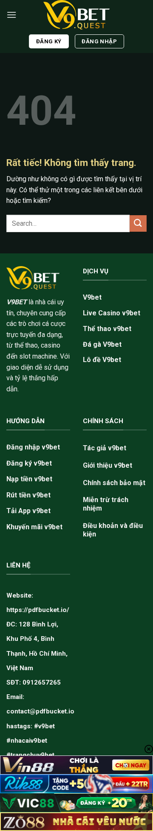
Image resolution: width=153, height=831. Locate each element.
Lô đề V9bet (102, 360)
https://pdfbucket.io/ (37, 610)
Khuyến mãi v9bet (34, 527)
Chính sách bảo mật (114, 483)
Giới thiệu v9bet (107, 465)
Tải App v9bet (28, 511)
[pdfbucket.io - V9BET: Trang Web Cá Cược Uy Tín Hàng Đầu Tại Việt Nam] (76, 15)
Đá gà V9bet (102, 344)
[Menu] (11, 14)
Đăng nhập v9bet (33, 447)
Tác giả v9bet (104, 448)
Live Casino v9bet (111, 313)
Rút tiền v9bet (28, 495)
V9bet (92, 297)
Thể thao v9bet (107, 329)
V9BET (16, 302)
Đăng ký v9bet (29, 463)
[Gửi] (138, 223)
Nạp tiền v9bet (29, 479)
